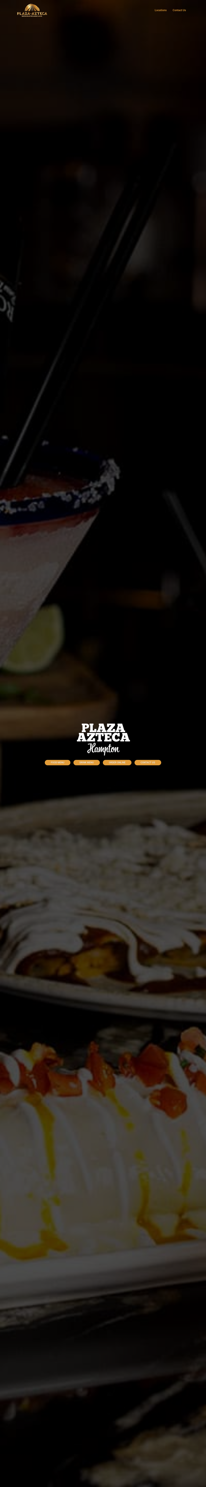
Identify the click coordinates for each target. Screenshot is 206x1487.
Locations (161, 10)
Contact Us (179, 10)
